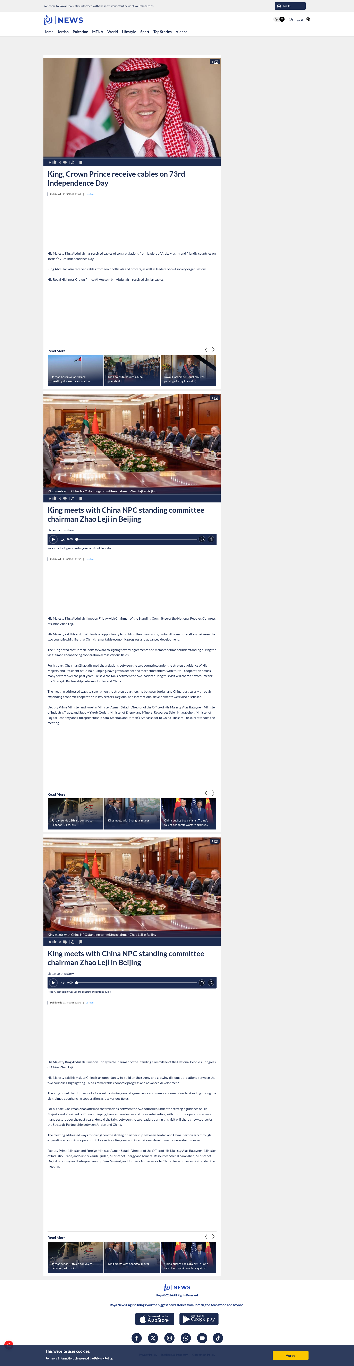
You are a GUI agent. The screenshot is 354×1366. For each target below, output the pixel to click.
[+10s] (211, 539)
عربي (300, 19)
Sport (144, 31)
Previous (213, 349)
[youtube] (202, 1338)
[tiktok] (218, 1338)
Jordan (63, 31)
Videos (181, 31)
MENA (97, 31)
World (112, 31)
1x (63, 539)
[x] (153, 1338)
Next (206, 349)
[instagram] (169, 1338)
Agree (290, 1355)
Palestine (80, 31)
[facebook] (137, 1338)
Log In (286, 6)
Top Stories (162, 31)
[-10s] (201, 539)
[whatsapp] (186, 1338)
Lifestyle (129, 31)
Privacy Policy (103, 1358)
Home (48, 31)
